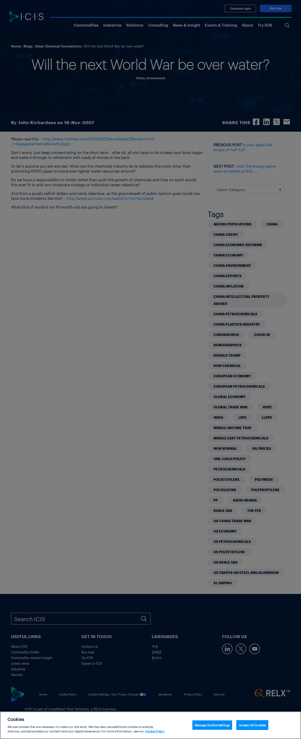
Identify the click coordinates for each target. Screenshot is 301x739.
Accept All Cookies (252, 725)
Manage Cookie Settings (212, 725)
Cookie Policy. (155, 731)
